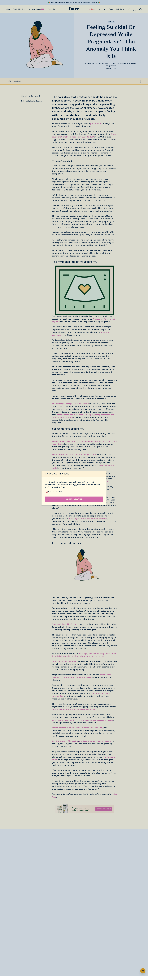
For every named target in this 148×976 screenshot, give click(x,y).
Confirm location (74, 499)
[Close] (102, 474)
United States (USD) (55, 492)
